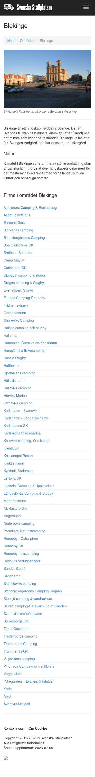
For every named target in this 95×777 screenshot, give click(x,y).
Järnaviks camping (18, 403)
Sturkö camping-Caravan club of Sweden (35, 606)
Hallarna (10, 335)
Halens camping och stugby (25, 327)
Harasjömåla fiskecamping (24, 350)
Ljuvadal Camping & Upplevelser (29, 485)
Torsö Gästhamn (16, 628)
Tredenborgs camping (21, 636)
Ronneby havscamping (21, 553)
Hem (11, 40)
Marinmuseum (15, 500)
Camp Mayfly (14, 260)
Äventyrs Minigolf (17, 703)
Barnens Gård (14, 222)
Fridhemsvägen (16, 305)
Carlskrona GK (15, 267)
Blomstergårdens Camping (24, 237)
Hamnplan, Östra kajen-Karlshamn (30, 342)
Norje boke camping (19, 523)
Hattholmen (12, 365)
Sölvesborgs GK (16, 621)
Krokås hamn (14, 463)
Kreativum (11, 448)
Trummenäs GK (16, 651)
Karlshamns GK (16, 425)
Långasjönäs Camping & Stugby (28, 493)
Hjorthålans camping (19, 372)
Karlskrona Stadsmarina (22, 433)
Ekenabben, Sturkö (18, 290)
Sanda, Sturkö (15, 568)
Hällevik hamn (14, 380)
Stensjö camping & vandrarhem (28, 598)
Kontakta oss (14, 728)
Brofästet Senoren (18, 252)
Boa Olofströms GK (18, 245)
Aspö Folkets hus (17, 215)
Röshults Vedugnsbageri (22, 560)
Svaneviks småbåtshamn (23, 613)
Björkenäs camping (18, 230)
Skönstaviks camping (20, 583)
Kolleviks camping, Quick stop (26, 440)
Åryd (7, 696)
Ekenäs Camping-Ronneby (24, 297)
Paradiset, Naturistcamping (24, 530)
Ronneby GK (13, 545)
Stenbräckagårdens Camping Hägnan (33, 591)
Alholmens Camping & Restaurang (30, 207)
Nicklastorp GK (15, 508)
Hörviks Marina (15, 395)
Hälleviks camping (17, 387)
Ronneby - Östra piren (21, 538)
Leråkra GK (12, 478)
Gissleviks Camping (19, 320)
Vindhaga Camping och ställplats (29, 666)
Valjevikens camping (19, 658)
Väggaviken (13, 673)
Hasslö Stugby (15, 357)
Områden (27, 40)
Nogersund (12, 515)
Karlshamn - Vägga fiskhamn (26, 418)
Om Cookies (38, 728)
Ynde (8, 688)
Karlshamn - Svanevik (20, 410)
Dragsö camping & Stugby (24, 282)
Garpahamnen (15, 312)
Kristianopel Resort (18, 455)
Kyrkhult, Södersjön (18, 470)
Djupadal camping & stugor (24, 275)
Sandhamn (12, 575)
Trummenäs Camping (20, 643)
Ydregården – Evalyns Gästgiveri (29, 681)
